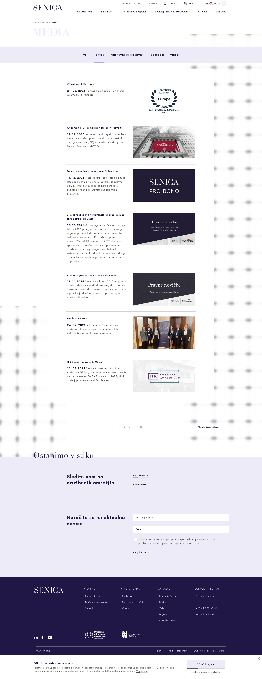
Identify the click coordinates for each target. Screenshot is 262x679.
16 (141, 427)
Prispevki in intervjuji (128, 55)
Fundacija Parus (133, 3)
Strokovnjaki (134, 11)
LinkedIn (139, 484)
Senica (35, 22)
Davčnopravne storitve (96, 602)
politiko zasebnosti (147, 543)
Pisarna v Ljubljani (205, 596)
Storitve (84, 11)
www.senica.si (43, 650)
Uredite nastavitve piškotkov (206, 672)
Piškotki (159, 650)
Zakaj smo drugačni (172, 11)
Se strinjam (206, 664)
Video (174, 55)
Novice (99, 55)
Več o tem (142, 671)
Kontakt (153, 3)
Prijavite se (142, 552)
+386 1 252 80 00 (206, 608)
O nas (203, 11)
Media (221, 11)
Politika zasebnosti (178, 650)
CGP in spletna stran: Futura (208, 650)
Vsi (85, 55)
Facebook (140, 475)
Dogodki (157, 55)
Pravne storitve (92, 596)
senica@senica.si (204, 614)
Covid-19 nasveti (167, 620)
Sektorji (108, 11)
